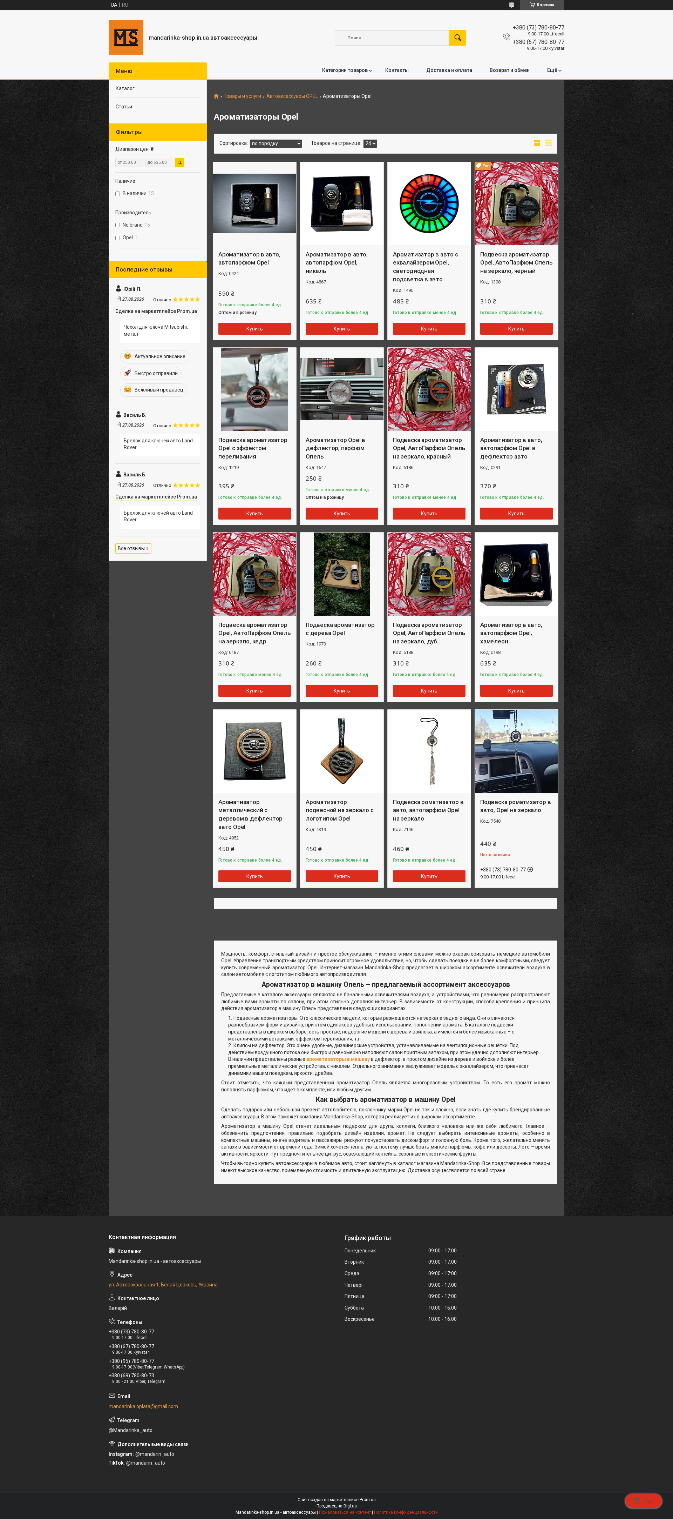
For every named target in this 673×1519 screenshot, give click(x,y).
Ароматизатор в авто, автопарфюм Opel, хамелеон (511, 633)
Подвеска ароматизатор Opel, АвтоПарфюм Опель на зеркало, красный (429, 448)
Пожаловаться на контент (345, 1512)
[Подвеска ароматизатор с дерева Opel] (341, 574)
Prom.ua (368, 1499)
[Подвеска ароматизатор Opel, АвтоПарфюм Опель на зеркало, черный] (516, 203)
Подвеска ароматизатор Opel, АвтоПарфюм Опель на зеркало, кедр (254, 633)
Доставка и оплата (449, 70)
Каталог (125, 88)
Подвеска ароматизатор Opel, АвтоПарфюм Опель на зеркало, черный (516, 263)
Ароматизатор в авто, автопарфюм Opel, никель (337, 263)
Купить (254, 329)
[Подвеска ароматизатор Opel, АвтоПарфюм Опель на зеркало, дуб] (429, 574)
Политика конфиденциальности (406, 1512)
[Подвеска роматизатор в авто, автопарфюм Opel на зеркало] (429, 751)
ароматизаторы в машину (338, 1059)
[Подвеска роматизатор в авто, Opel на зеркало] (516, 751)
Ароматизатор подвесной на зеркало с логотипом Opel (340, 810)
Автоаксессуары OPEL (292, 96)
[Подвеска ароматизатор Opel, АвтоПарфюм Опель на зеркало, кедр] (254, 574)
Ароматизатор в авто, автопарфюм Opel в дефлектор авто (511, 448)
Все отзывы (131, 548)
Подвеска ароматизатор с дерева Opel (340, 629)
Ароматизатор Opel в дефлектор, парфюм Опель (335, 448)
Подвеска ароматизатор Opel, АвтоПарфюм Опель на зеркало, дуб (429, 633)
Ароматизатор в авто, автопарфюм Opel (249, 258)
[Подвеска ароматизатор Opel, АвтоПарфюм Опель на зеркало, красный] (429, 389)
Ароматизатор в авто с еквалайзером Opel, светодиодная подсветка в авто (425, 267)
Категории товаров (345, 70)
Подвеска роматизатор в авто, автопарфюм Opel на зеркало (428, 810)
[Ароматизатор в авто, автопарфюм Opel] (254, 203)
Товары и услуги (242, 96)
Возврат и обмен (510, 70)
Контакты (397, 70)
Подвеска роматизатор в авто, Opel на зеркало (515, 806)
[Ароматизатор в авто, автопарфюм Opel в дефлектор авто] (516, 389)
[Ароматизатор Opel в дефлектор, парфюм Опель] (341, 389)
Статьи (124, 106)
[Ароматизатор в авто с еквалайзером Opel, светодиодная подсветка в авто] (429, 203)
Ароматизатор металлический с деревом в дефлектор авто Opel (250, 814)
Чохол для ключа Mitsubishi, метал (156, 330)
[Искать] (457, 38)
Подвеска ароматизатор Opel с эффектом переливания (252, 448)
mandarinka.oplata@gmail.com (143, 1406)
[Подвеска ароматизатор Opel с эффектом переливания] (254, 389)
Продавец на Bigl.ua (337, 1506)
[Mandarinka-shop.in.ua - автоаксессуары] (126, 37)
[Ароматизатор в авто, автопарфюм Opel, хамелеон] (516, 574)
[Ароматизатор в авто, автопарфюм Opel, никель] (341, 203)
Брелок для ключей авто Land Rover (158, 444)
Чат (648, 1501)
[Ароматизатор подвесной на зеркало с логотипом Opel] (341, 751)
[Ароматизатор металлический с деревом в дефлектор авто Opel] (254, 751)
